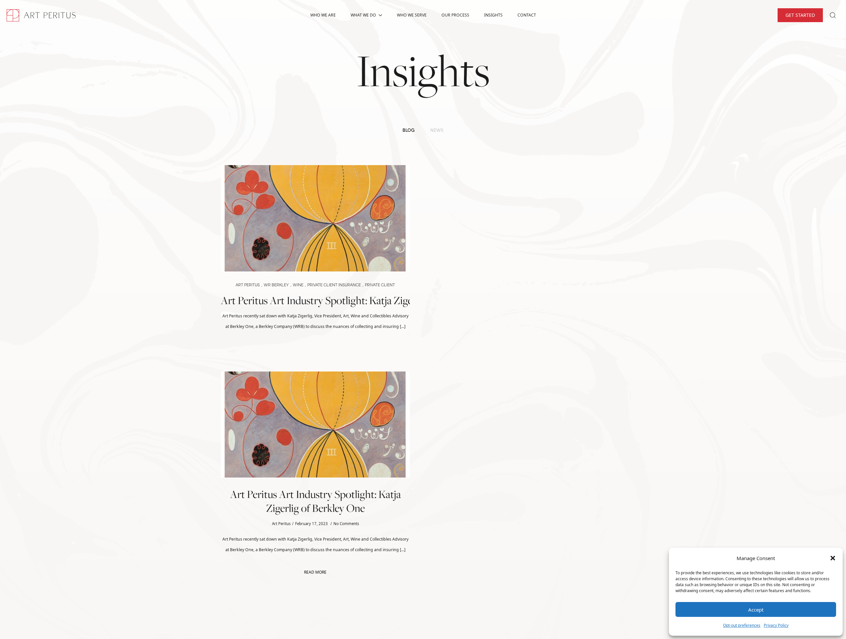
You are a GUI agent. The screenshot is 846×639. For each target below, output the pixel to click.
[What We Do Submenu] (382, 15)
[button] (832, 558)
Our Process (455, 15)
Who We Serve (412, 15)
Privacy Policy (776, 625)
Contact (527, 15)
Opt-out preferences (741, 625)
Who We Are (323, 15)
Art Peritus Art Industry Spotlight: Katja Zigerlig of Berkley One (315, 300)
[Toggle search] (832, 15)
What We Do (363, 15)
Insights (493, 15)
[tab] (408, 131)
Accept (755, 609)
